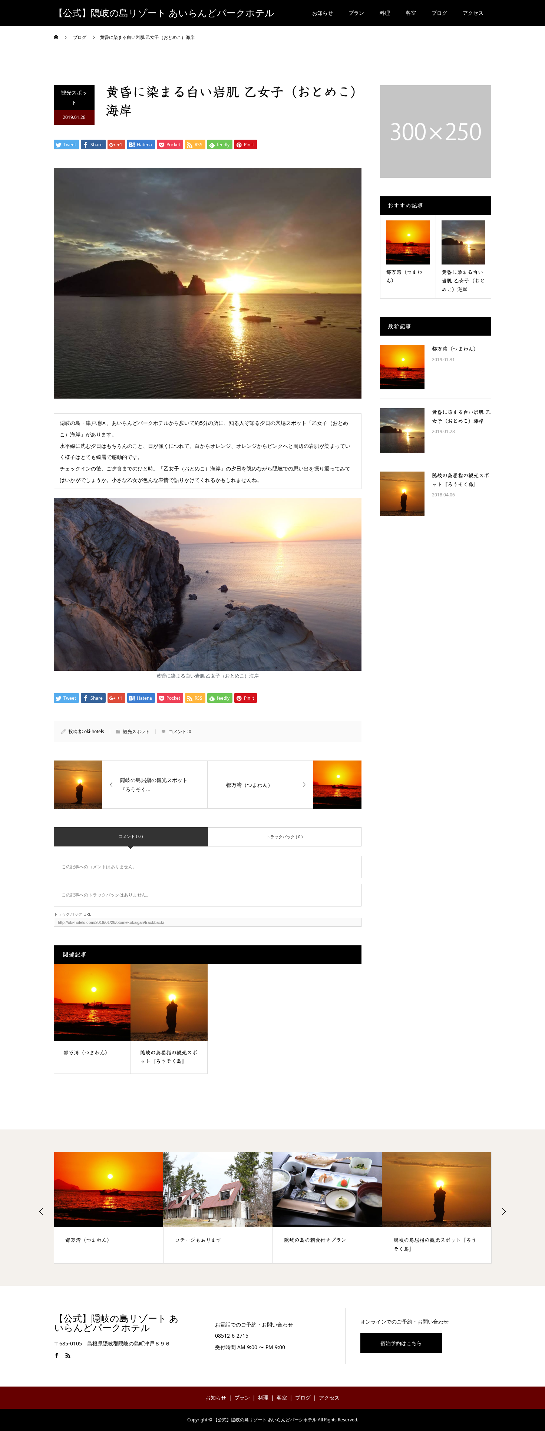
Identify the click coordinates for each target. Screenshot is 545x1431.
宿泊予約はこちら (401, 1343)
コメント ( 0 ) (131, 836)
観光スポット (74, 97)
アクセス (473, 12)
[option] (109, 1207)
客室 (411, 12)
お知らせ (322, 12)
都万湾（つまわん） (455, 349)
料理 (385, 12)
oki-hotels (94, 731)
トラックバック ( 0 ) (284, 836)
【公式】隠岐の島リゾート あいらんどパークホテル (164, 13)
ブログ (439, 12)
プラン (356, 12)
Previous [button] (41, 1211)
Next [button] (504, 1211)
